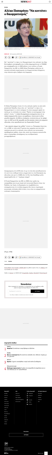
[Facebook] (5, 57)
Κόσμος (5, 397)
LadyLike (40, 399)
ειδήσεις (43, 267)
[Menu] (2, 1)
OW (39, 401)
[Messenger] (12, 57)
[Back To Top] (46, 453)
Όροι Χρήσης (18, 397)
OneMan (39, 397)
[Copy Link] (16, 57)
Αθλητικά (6, 407)
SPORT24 (40, 395)
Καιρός (5, 415)
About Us (17, 393)
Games (11, 273)
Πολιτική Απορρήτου (20, 399)
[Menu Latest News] (50, 1)
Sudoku (31, 273)
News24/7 (40, 393)
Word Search (43, 273)
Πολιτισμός (6, 403)
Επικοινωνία (18, 401)
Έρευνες (6, 411)
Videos (5, 421)
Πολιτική (6, 395)
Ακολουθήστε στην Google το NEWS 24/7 (15, 267)
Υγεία (5, 409)
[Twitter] (9, 57)
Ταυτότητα (18, 395)
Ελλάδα (6, 7)
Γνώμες (5, 399)
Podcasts (6, 419)
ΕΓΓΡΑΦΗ (26, 434)
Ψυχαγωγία (6, 405)
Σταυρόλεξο (25, 273)
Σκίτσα (5, 417)
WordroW (36, 273)
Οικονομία (6, 401)
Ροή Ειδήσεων (7, 413)
